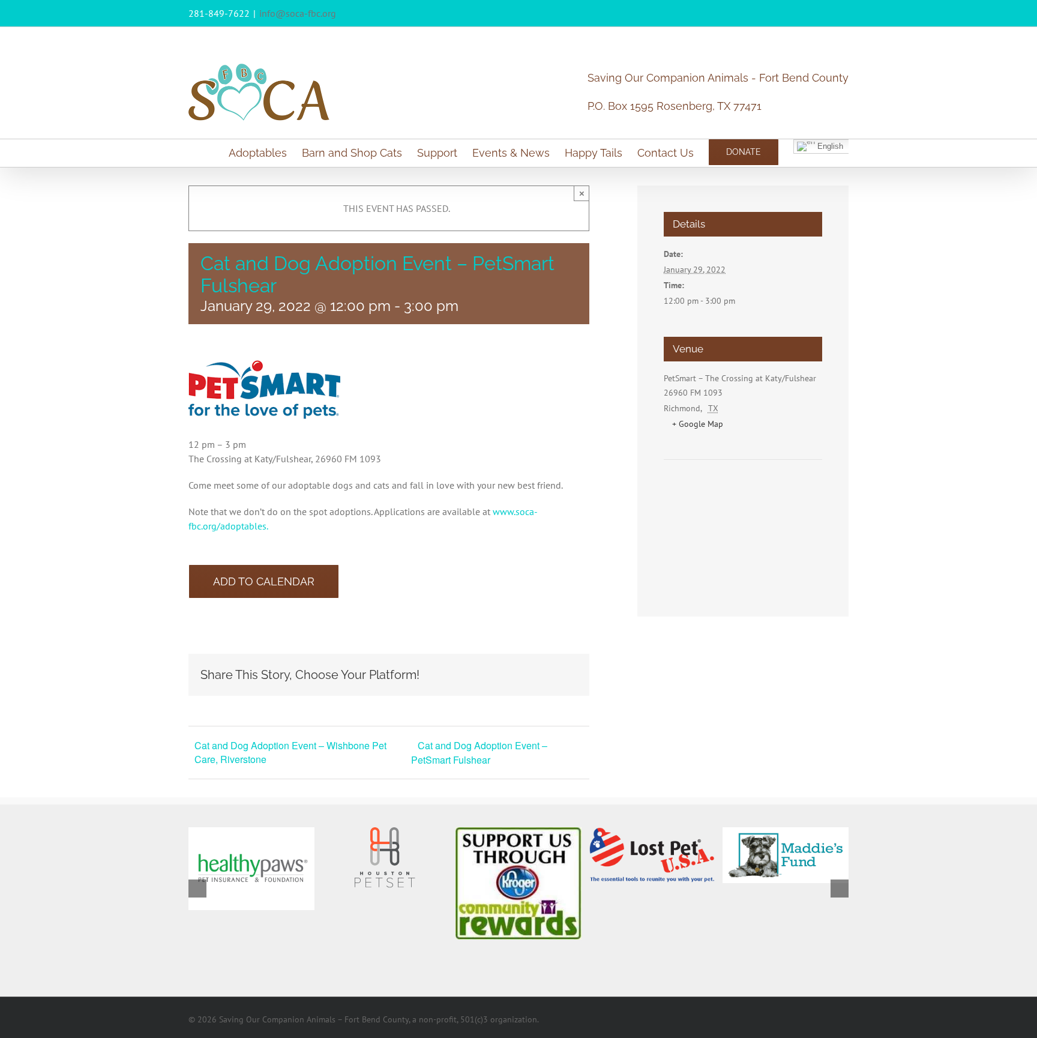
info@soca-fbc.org (297, 13)
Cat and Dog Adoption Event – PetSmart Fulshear (479, 752)
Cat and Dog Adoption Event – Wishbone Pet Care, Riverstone (290, 752)
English (829, 145)
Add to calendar (263, 581)
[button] (197, 889)
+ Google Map (697, 423)
